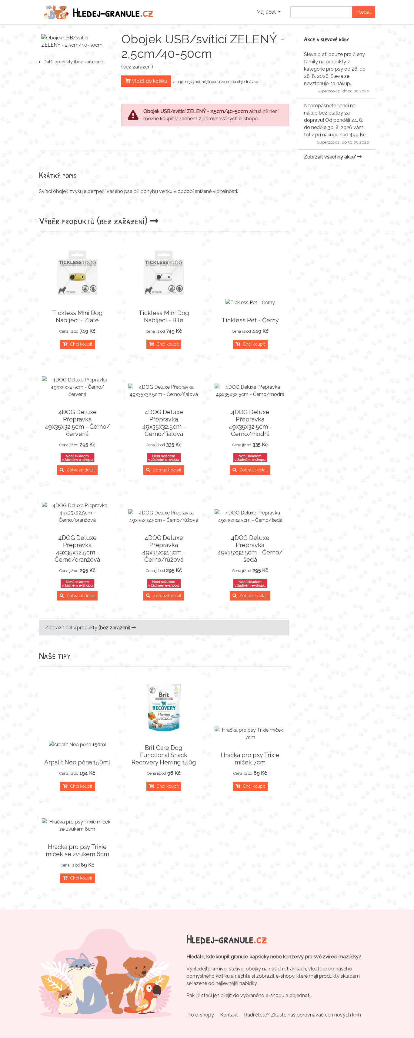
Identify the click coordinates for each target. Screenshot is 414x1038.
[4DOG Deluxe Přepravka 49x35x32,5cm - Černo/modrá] (250, 391)
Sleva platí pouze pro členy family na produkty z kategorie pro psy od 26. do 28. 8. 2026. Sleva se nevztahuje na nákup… (335, 69)
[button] (268, 12)
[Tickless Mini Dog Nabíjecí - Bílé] (163, 271)
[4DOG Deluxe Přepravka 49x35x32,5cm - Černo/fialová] (163, 391)
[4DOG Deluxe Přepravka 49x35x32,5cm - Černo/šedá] (250, 516)
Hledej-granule (113, 12)
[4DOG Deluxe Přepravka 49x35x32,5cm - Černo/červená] (77, 387)
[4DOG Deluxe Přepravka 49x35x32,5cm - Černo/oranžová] (77, 513)
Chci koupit (80, 344)
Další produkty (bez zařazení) (73, 61)
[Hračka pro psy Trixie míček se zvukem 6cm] (77, 825)
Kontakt (229, 1015)
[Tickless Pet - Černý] (250, 302)
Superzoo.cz (328, 91)
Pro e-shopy (200, 1015)
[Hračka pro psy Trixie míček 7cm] (250, 734)
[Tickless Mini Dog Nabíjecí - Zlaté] (77, 271)
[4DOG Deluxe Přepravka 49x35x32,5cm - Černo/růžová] (163, 516)
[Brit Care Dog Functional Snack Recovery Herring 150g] (163, 706)
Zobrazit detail (79, 469)
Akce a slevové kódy (326, 39)
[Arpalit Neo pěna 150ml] (77, 744)
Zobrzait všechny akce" (330, 157)
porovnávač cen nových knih (329, 1015)
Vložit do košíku (149, 81)
